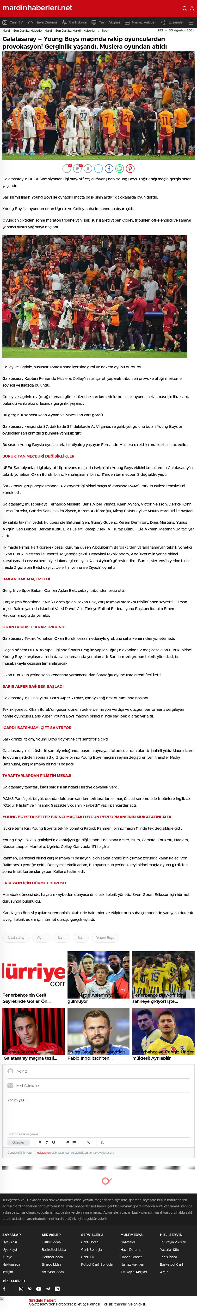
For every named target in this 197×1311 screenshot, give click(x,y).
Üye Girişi (9, 1242)
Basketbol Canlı (172, 1264)
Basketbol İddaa (54, 1250)
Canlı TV (16, 22)
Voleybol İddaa (53, 1272)
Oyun (41, 938)
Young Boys (105, 938)
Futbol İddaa (51, 1242)
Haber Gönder (131, 1257)
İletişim (7, 1272)
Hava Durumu (46, 22)
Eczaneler (176, 22)
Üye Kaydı (10, 1250)
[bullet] (74, 1143)
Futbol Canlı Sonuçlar (97, 1264)
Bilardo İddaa (51, 1264)
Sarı (81, 938)
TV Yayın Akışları (134, 1272)
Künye (7, 1257)
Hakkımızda (11, 1264)
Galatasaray (16, 938)
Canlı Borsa (78, 22)
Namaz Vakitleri (144, 22)
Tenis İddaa (168, 1257)
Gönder (18, 1142)
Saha (61, 938)
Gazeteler (128, 1242)
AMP (164, 1272)
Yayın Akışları (109, 22)
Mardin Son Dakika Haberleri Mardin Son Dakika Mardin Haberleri (49, 30)
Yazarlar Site (169, 1250)
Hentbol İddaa (52, 1257)
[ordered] (67, 1143)
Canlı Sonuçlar (92, 1250)
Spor (105, 30)
